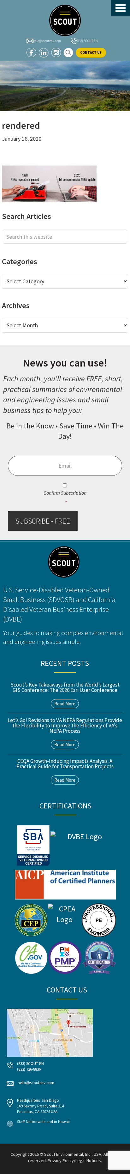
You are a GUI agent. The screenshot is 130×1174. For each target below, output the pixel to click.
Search (68, 52)
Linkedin (44, 52)
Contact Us (91, 52)
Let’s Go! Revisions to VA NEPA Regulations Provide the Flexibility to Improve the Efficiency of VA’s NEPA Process (65, 725)
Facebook (31, 52)
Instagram (56, 52)
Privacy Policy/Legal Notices (74, 1160)
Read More (64, 704)
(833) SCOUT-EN (87, 41)
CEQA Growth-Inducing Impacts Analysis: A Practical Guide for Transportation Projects (65, 764)
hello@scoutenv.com (46, 41)
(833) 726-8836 (29, 1069)
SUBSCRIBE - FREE (42, 521)
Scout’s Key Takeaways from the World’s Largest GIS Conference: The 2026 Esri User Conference (65, 687)
